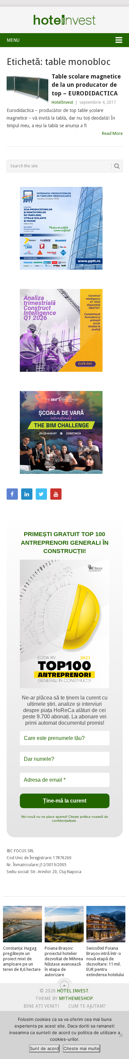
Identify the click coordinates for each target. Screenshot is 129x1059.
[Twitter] (41, 494)
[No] (120, 1035)
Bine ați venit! (41, 1006)
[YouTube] (56, 494)
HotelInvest (62, 102)
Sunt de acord (44, 1048)
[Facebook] (12, 494)
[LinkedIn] (26, 494)
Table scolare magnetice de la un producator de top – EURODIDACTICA (86, 84)
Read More (112, 133)
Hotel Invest (64, 20)
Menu (13, 40)
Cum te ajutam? (87, 1006)
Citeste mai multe (82, 1048)
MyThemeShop (76, 998)
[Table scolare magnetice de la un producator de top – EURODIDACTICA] (27, 89)
